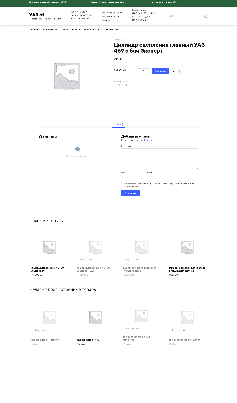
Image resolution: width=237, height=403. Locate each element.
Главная (34, 29)
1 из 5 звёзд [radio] (138, 140)
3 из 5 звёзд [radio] (144, 140)
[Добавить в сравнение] (179, 71)
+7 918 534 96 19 (113, 16)
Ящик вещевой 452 (88, 339)
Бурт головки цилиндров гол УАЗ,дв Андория (139, 269)
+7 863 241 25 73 (113, 12)
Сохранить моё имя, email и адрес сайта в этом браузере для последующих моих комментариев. (159, 184)
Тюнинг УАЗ (112, 29)
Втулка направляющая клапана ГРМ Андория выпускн (187, 269)
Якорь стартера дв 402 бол (184, 339)
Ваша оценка (128, 140)
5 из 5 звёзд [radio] (151, 140)
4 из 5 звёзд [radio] (148, 140)
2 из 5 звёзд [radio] (141, 140)
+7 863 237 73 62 (113, 20)
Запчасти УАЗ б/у (70, 29)
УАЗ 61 (36, 14)
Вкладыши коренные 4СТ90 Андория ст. (47, 269)
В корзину (160, 71)
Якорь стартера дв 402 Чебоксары (136, 338)
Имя (123, 173)
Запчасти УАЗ (50, 29)
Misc (125, 39)
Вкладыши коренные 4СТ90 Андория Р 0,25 (93, 269)
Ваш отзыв (126, 146)
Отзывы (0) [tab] (119, 124)
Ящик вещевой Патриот (45, 339)
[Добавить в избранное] (173, 71)
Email (150, 173)
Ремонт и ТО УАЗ (93, 29)
